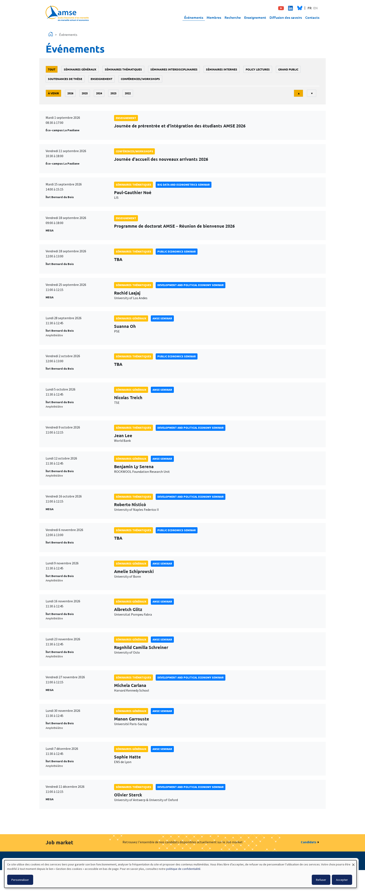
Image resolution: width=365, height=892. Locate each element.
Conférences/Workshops (140, 79)
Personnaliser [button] (20, 880)
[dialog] (180, 874)
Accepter (342, 880)
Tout (51, 69)
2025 (85, 93)
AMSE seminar (162, 318)
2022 (128, 93)
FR (310, 7)
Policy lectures (258, 69)
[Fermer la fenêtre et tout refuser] (353, 862)
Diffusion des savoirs (286, 17)
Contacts (312, 17)
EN (315, 7)
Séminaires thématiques (123, 69)
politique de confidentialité (183, 869)
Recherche (233, 17)
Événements (193, 17)
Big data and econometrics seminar (183, 185)
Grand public (288, 69)
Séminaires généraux (80, 69)
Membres (214, 17)
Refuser (321, 880)
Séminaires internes (221, 69)
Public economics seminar (176, 251)
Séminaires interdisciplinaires (173, 69)
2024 (99, 93)
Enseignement (255, 17)
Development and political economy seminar (190, 285)
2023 (113, 93)
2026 (70, 93)
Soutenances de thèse (65, 79)
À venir (53, 93)
